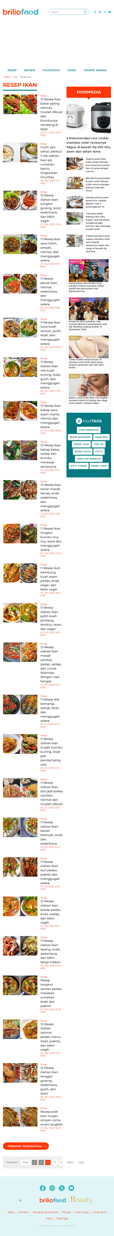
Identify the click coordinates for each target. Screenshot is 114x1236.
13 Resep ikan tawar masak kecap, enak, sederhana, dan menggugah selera (50, 497)
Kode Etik (99, 1212)
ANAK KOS (101, 437)
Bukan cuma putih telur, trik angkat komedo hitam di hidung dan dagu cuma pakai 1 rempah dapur (88, 400)
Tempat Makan (95, 70)
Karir (49, 1218)
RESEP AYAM (99, 466)
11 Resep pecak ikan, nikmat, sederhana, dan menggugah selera (50, 291)
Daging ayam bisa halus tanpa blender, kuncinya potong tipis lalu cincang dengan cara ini (98, 165)
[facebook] (95, 11)
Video (71, 70)
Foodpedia (51, 70)
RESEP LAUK (81, 444)
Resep (12, 70)
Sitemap (62, 1218)
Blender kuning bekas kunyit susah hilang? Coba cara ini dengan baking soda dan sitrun (98, 184)
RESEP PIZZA (83, 451)
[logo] (20, 11)
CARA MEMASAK (89, 430)
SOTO (99, 451)
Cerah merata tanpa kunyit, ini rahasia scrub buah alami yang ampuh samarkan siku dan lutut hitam (86, 363)
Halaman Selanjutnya (25, 1146)
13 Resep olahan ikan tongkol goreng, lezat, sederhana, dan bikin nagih (50, 208)
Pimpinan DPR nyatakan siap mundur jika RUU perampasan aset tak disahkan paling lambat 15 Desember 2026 (88, 325)
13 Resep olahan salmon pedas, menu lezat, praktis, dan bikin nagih (50, 1037)
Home (7, 77)
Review (29, 70)
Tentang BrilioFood (45, 1212)
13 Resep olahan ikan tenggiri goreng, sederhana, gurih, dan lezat (49, 1080)
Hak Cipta (82, 1212)
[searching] (85, 12)
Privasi (66, 1212)
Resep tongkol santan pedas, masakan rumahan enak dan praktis (51, 993)
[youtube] (109, 11)
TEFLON (99, 444)
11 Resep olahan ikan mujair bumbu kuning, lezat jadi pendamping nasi (51, 751)
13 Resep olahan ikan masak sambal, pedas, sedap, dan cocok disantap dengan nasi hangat (51, 664)
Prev (26, 1162)
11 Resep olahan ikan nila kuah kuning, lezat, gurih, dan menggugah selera (50, 374)
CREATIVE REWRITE (89, 458)
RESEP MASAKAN (80, 437)
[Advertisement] (57, 46)
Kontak (23, 1212)
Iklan (11, 1212)
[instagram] (100, 11)
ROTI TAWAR (79, 466)
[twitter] (104, 11)
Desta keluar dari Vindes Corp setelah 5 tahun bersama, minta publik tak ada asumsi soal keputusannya (86, 287)
